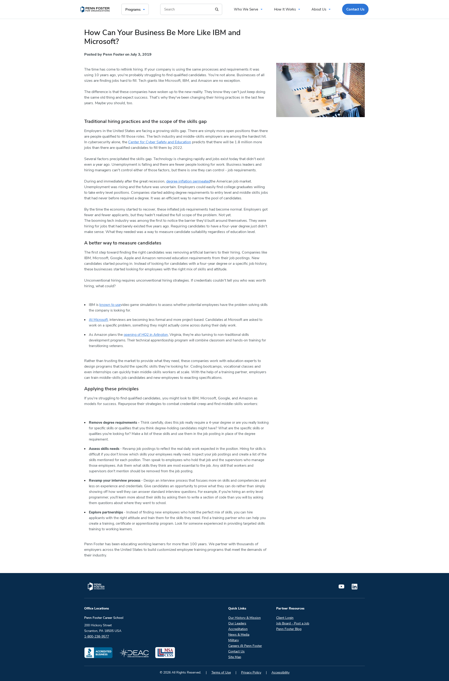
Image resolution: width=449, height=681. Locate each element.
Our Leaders (237, 623)
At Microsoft (98, 319)
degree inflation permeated (188, 181)
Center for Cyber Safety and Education (159, 142)
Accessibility (281, 672)
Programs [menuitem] (133, 9)
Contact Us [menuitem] (355, 9)
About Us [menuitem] (318, 9)
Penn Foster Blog (288, 629)
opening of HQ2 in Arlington (146, 334)
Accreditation (238, 629)
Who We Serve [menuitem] (246, 9)
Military (233, 640)
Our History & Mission (244, 618)
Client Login (284, 618)
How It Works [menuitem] (285, 9)
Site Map (234, 657)
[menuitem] (95, 9)
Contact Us (236, 651)
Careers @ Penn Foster (245, 646)
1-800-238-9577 (96, 636)
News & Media (238, 634)
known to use (110, 304)
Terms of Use (221, 672)
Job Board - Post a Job (292, 623)
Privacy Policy (251, 672)
